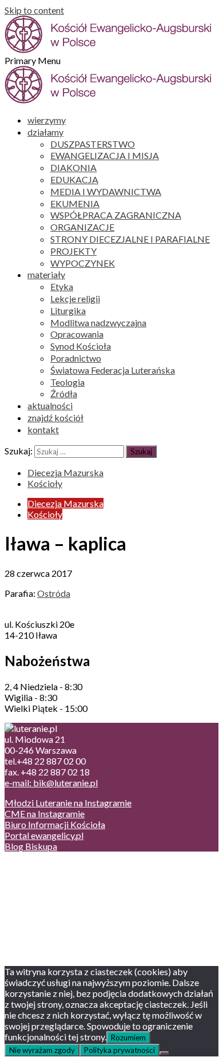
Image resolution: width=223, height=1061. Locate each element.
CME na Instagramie (45, 813)
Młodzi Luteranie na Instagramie (68, 802)
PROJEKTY (73, 251)
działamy (45, 131)
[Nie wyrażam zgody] (164, 1053)
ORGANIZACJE (82, 226)
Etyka (61, 286)
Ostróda (53, 593)
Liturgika (68, 310)
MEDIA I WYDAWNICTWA (105, 191)
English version (56, 887)
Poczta (41, 866)
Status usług (51, 898)
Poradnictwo (75, 358)
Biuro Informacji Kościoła (55, 824)
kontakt (43, 429)
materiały (46, 274)
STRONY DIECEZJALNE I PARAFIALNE (130, 238)
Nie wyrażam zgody (42, 1050)
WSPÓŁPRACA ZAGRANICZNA (115, 214)
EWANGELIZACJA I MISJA (104, 155)
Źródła (63, 393)
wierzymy (46, 119)
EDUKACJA (74, 179)
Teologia (67, 382)
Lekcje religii (75, 298)
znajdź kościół (55, 417)
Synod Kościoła (80, 346)
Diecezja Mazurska (65, 472)
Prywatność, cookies (67, 877)
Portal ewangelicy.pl (44, 835)
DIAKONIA (73, 167)
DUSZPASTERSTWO (92, 143)
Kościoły (44, 483)
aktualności (50, 405)
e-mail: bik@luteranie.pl (51, 782)
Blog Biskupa (31, 846)
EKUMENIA (74, 203)
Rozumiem (128, 1037)
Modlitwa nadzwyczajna (98, 322)
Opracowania (76, 333)
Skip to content (34, 10)
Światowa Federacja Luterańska (112, 370)
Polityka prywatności (119, 1050)
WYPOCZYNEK (82, 263)
